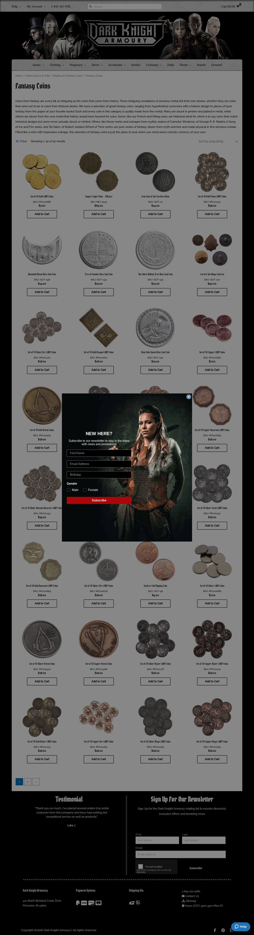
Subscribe (99, 500)
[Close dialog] (189, 397)
